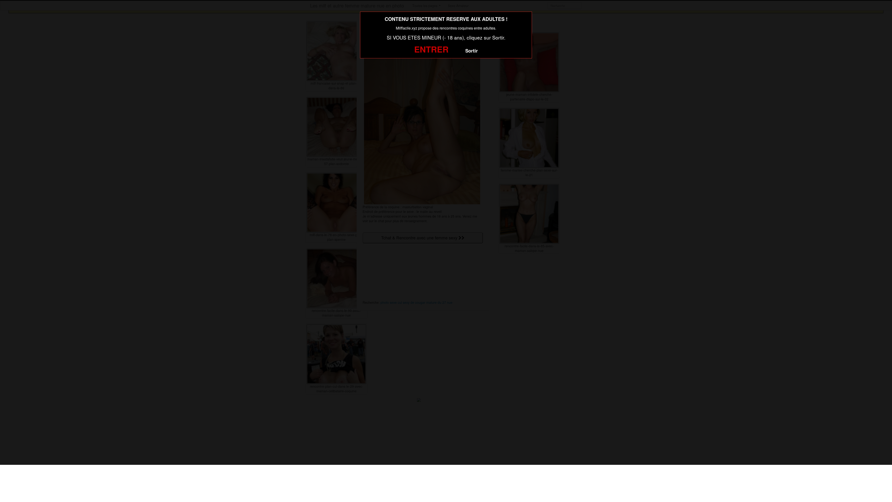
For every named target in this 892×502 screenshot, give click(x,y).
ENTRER (431, 49)
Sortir (471, 50)
